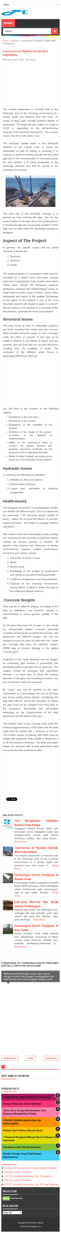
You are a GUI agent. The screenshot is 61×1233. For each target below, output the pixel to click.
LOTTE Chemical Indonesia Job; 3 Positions (27, 1176)
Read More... (21, 841)
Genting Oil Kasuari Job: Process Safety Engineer (30, 1168)
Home (30, 1058)
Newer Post (10, 1058)
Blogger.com (36, 1226)
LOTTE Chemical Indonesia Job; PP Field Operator (31, 1184)
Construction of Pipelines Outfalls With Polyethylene (36, 850)
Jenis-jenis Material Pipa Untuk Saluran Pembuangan (36, 904)
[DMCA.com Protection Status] (13, 1199)
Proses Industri (37, 1223)
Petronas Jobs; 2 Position (17, 1172)
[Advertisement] (29, 84)
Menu (9, 23)
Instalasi (32, 60)
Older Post (51, 1058)
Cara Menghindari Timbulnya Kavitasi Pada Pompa (36, 823)
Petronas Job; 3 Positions (17, 1180)
